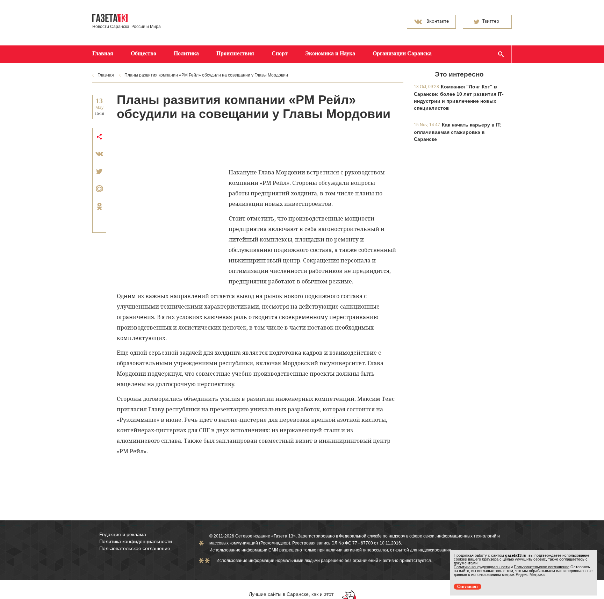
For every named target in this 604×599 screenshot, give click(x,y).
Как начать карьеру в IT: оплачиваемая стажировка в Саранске (458, 132)
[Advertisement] (244, 143)
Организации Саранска (402, 53)
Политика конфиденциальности (135, 541)
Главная (102, 53)
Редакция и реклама (122, 534)
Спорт (280, 53)
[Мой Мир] (99, 188)
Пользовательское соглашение (134, 548)
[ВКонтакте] (99, 154)
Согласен (467, 586)
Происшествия (235, 53)
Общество (143, 53)
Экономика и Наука (330, 53)
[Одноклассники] (99, 206)
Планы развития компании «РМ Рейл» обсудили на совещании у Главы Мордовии (206, 75)
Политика (186, 53)
